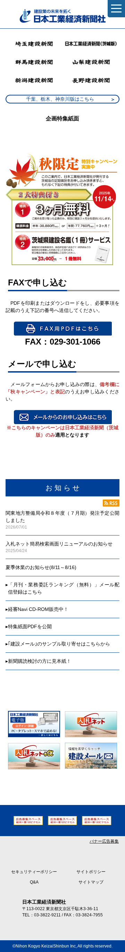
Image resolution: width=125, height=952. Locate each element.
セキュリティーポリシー (34, 871)
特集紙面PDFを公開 (30, 626)
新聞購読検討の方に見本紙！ (39, 661)
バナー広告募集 (104, 841)
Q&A (34, 882)
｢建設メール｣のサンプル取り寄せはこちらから (59, 644)
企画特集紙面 (62, 118)
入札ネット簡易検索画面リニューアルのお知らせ (59, 544)
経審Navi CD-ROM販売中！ (38, 609)
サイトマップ (90, 882)
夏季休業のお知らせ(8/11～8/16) (41, 567)
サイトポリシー (91, 871)
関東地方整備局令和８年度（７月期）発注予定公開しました (62, 516)
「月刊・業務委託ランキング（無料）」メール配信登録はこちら (63, 588)
